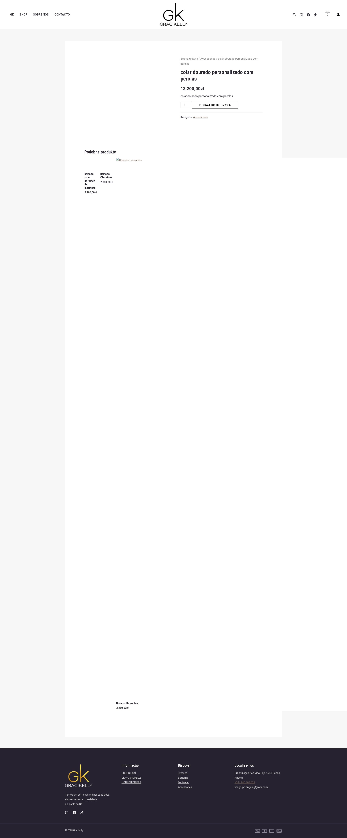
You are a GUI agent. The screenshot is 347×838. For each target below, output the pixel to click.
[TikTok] (315, 14)
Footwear (183, 782)
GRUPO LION (129, 773)
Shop (23, 14)
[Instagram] (301, 14)
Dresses (182, 773)
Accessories (207, 58)
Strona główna (189, 58)
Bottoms (183, 777)
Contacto (62, 14)
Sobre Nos (41, 14)
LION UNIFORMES (131, 782)
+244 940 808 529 (245, 782)
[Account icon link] (338, 14)
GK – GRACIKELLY (131, 777)
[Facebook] (308, 14)
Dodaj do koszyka (215, 105)
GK (12, 14)
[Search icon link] (294, 14)
